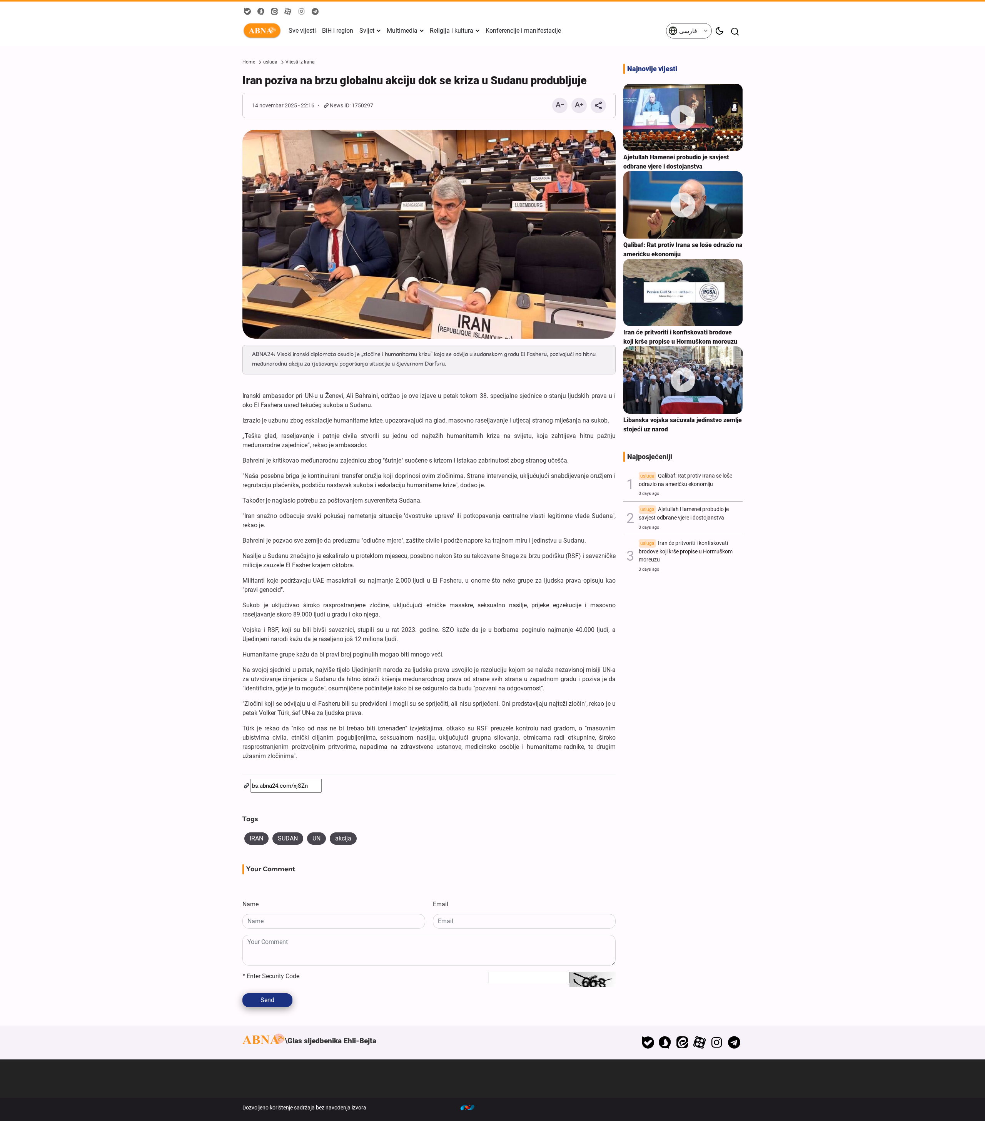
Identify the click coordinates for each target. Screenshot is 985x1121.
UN (316, 838)
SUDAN (288, 838)
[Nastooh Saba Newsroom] (471, 1107)
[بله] (647, 1042)
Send (267, 1000)
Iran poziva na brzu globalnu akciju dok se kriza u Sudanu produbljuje (414, 80)
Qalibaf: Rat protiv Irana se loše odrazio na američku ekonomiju (685, 480)
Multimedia (402, 30)
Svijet (366, 30)
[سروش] (665, 1042)
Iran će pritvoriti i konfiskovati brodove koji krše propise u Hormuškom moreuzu (680, 337)
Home (248, 62)
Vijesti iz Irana (300, 62)
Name (250, 904)
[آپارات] (699, 1042)
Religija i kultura (451, 30)
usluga (270, 62)
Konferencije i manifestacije (523, 30)
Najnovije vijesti (652, 69)
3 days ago (649, 493)
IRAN (256, 838)
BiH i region (337, 30)
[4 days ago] (683, 379)
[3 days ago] (683, 117)
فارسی (687, 31)
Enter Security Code (270, 976)
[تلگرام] (734, 1042)
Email (440, 904)
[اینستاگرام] (716, 1042)
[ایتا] (682, 1042)
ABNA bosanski (263, 30)
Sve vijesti (302, 30)
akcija (343, 838)
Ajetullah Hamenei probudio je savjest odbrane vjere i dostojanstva (676, 162)
